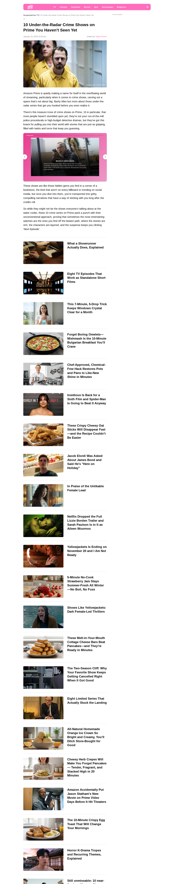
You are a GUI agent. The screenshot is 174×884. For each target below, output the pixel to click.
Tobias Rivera (101, 36)
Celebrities (75, 7)
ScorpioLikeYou (29, 15)
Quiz (96, 7)
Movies (87, 7)
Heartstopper (107, 7)
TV (54, 7)
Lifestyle (63, 7)
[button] (105, 156)
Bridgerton (121, 7)
